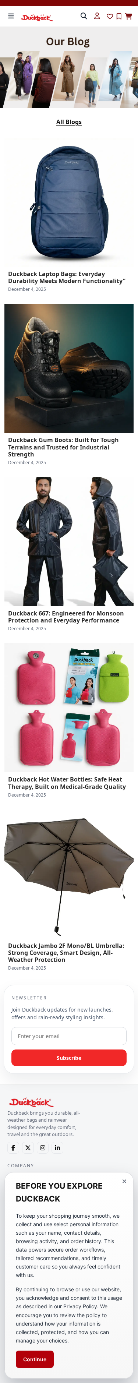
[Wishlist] (109, 16)
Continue (34, 1359)
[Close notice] (124, 1181)
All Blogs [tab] (69, 122)
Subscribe (69, 1057)
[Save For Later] (119, 16)
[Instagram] (43, 1148)
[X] (28, 1148)
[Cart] (129, 16)
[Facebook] (13, 1148)
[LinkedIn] (57, 1148)
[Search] (84, 16)
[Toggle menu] (11, 16)
